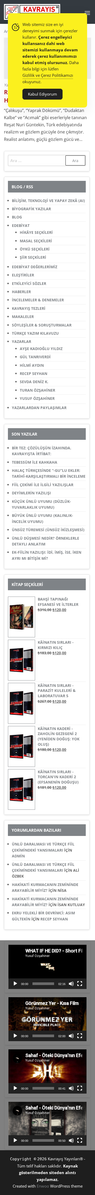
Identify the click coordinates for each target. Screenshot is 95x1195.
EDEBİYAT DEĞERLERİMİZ (34, 266)
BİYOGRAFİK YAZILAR (31, 208)
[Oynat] (15, 983)
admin (18, 855)
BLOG (17, 217)
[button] (87, 13)
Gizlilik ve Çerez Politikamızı (47, 75)
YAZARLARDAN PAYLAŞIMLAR (39, 407)
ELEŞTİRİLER (23, 275)
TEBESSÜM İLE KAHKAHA (34, 462)
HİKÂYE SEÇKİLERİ (36, 232)
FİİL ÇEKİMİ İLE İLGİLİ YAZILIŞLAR (42, 484)
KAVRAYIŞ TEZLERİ (28, 308)
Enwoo (43, 1186)
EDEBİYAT (21, 225)
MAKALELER (23, 316)
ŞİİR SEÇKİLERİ (33, 257)
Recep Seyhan (54, 918)
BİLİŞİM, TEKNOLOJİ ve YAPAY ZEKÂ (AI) (48, 200)
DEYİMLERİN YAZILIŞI (31, 492)
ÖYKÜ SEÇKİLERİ (35, 249)
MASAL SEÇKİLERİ (36, 240)
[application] (47, 967)
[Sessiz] (71, 983)
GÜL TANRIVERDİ (35, 356)
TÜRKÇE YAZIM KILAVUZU (35, 333)
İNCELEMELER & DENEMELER (38, 299)
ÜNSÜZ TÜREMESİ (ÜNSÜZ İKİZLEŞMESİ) (48, 529)
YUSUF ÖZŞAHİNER (37, 398)
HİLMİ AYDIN (32, 365)
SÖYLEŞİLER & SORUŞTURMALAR (42, 325)
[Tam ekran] (79, 983)
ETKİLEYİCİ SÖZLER (29, 283)
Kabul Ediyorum (42, 94)
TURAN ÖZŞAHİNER (37, 390)
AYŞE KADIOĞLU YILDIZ (41, 348)
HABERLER (21, 291)
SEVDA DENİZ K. (34, 381)
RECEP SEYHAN (33, 373)
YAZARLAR (21, 341)
